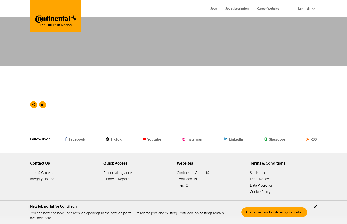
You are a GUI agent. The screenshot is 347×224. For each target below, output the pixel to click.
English (304, 8)
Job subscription (237, 8)
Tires (181, 185)
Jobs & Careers (41, 173)
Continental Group (191, 173)
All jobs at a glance (117, 173)
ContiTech (185, 179)
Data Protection (261, 185)
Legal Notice (259, 179)
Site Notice (258, 173)
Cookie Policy (260, 192)
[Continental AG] (55, 16)
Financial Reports (116, 179)
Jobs (213, 8)
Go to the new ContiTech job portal (274, 212)
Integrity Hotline (42, 179)
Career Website (268, 8)
